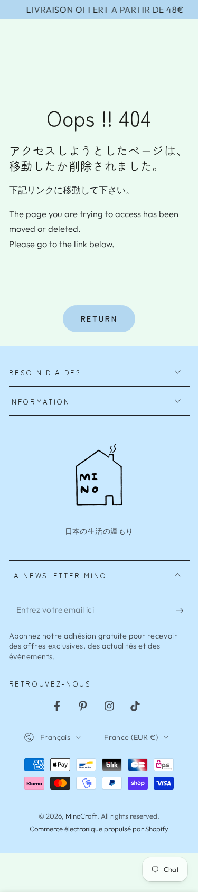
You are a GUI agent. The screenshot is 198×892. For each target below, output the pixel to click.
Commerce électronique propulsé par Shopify (99, 828)
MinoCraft (81, 816)
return (99, 318)
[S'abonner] (182, 610)
